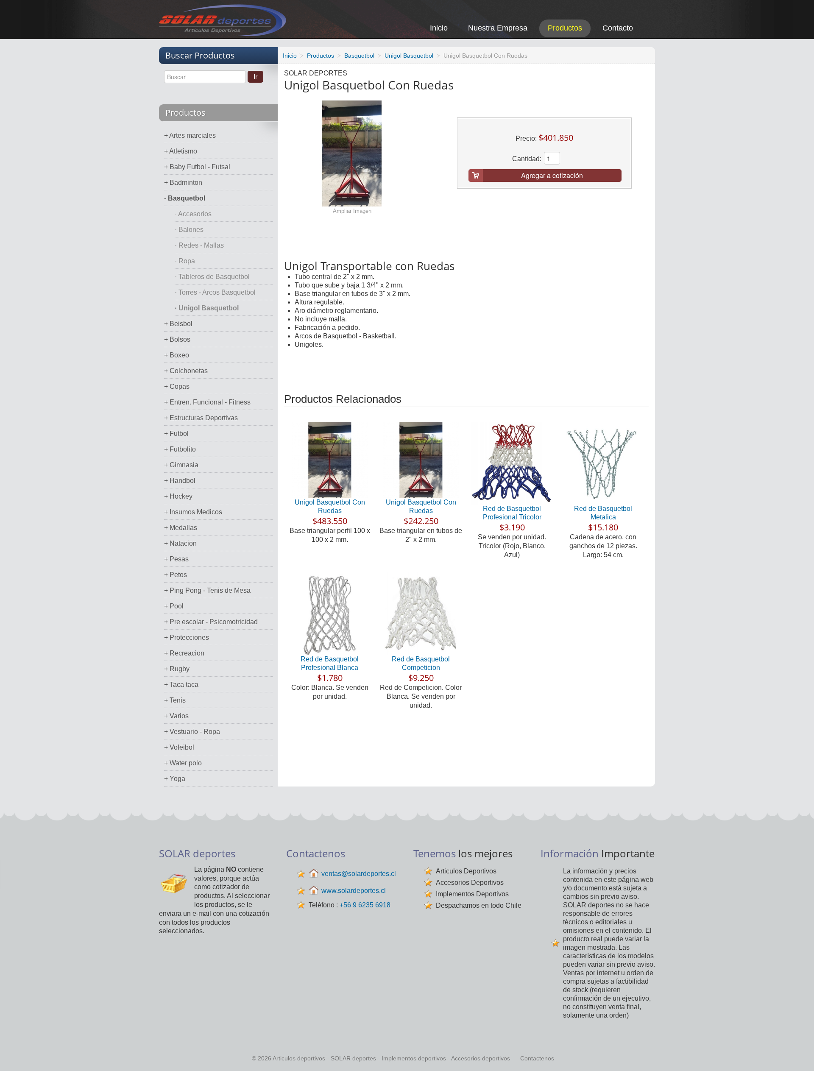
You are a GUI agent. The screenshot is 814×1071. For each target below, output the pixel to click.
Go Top (798, 1053)
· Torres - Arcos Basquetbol (215, 292)
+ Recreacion (184, 653)
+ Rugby (177, 668)
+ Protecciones (186, 637)
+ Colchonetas (186, 370)
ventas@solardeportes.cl (358, 873)
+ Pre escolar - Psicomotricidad (211, 621)
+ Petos (175, 574)
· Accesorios (193, 214)
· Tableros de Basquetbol (212, 276)
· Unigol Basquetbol (207, 308)
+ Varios (176, 716)
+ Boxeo (176, 355)
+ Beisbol (178, 323)
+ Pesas (176, 559)
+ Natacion (180, 543)
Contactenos (537, 1058)
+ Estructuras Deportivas (201, 417)
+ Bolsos (177, 339)
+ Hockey (178, 496)
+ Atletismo (180, 151)
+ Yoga (174, 778)
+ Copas (177, 386)
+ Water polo (183, 763)
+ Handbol (179, 480)
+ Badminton (183, 182)
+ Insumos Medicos (193, 512)
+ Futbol (176, 433)
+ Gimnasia (181, 465)
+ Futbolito (180, 449)
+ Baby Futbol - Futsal (197, 166)
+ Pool (174, 606)
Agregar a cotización (552, 175)
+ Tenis (175, 700)
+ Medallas (180, 527)
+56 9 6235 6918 (365, 905)
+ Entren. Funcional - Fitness (207, 402)
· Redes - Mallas (199, 245)
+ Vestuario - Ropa (192, 731)
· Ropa (185, 261)
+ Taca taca (181, 684)
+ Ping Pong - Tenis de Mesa (207, 590)
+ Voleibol (179, 747)
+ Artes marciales (190, 135)
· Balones (189, 229)
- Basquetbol (184, 198)
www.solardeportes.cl (353, 890)
